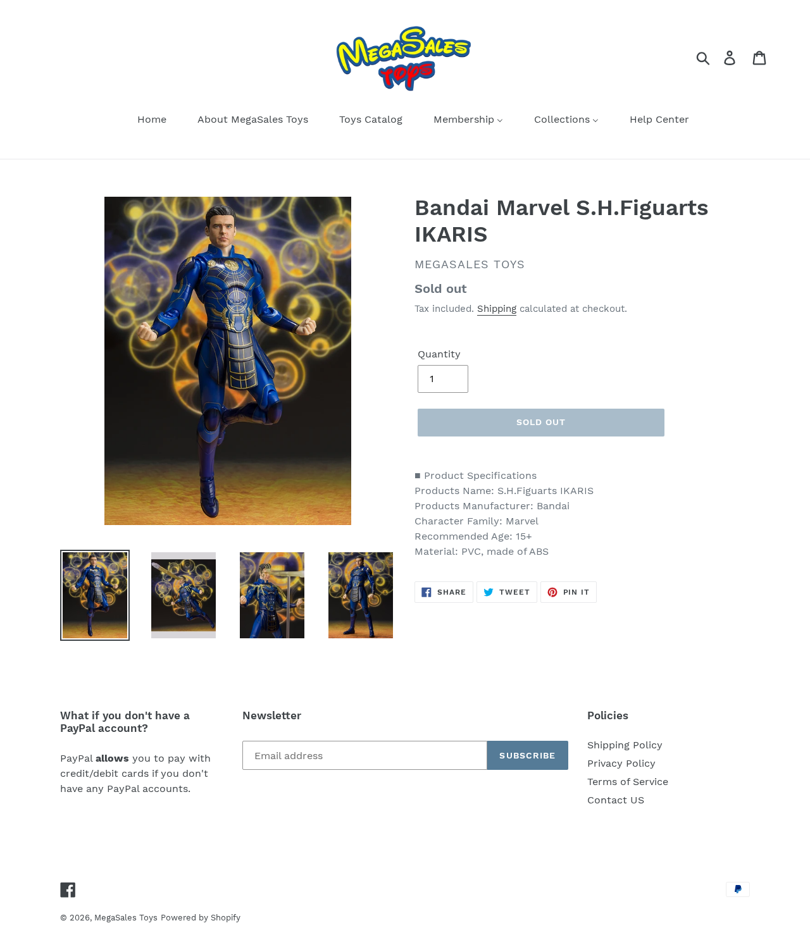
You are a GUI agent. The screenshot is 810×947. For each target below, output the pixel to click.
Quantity (439, 354)
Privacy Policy (621, 763)
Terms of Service (627, 782)
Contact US (615, 800)
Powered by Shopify (200, 917)
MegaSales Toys (126, 917)
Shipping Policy (625, 745)
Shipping (496, 308)
